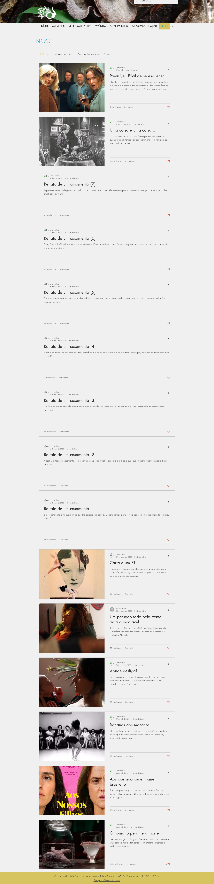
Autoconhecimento (88, 54)
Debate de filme (62, 54)
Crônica (108, 54)
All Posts (43, 54)
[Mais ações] (169, 69)
